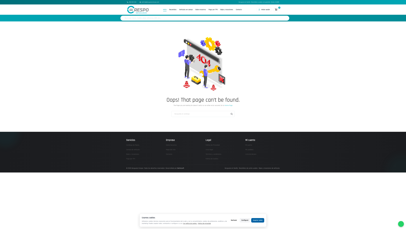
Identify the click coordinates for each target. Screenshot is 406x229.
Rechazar (234, 220)
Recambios (172, 10)
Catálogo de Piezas (132, 145)
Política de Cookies (212, 159)
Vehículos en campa (186, 10)
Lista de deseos (250, 154)
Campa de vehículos (133, 150)
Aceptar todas (258, 220)
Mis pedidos (249, 150)
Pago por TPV (213, 10)
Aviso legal (209, 150)
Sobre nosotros (200, 10)
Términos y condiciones (213, 154)
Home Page (228, 105)
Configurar (244, 220)
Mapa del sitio (171, 150)
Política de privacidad (204, 223)
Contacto (239, 10)
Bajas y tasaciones (226, 10)
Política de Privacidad (213, 145)
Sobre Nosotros (171, 145)
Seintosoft (180, 168)
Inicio (165, 10)
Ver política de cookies (190, 223)
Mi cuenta (248, 145)
